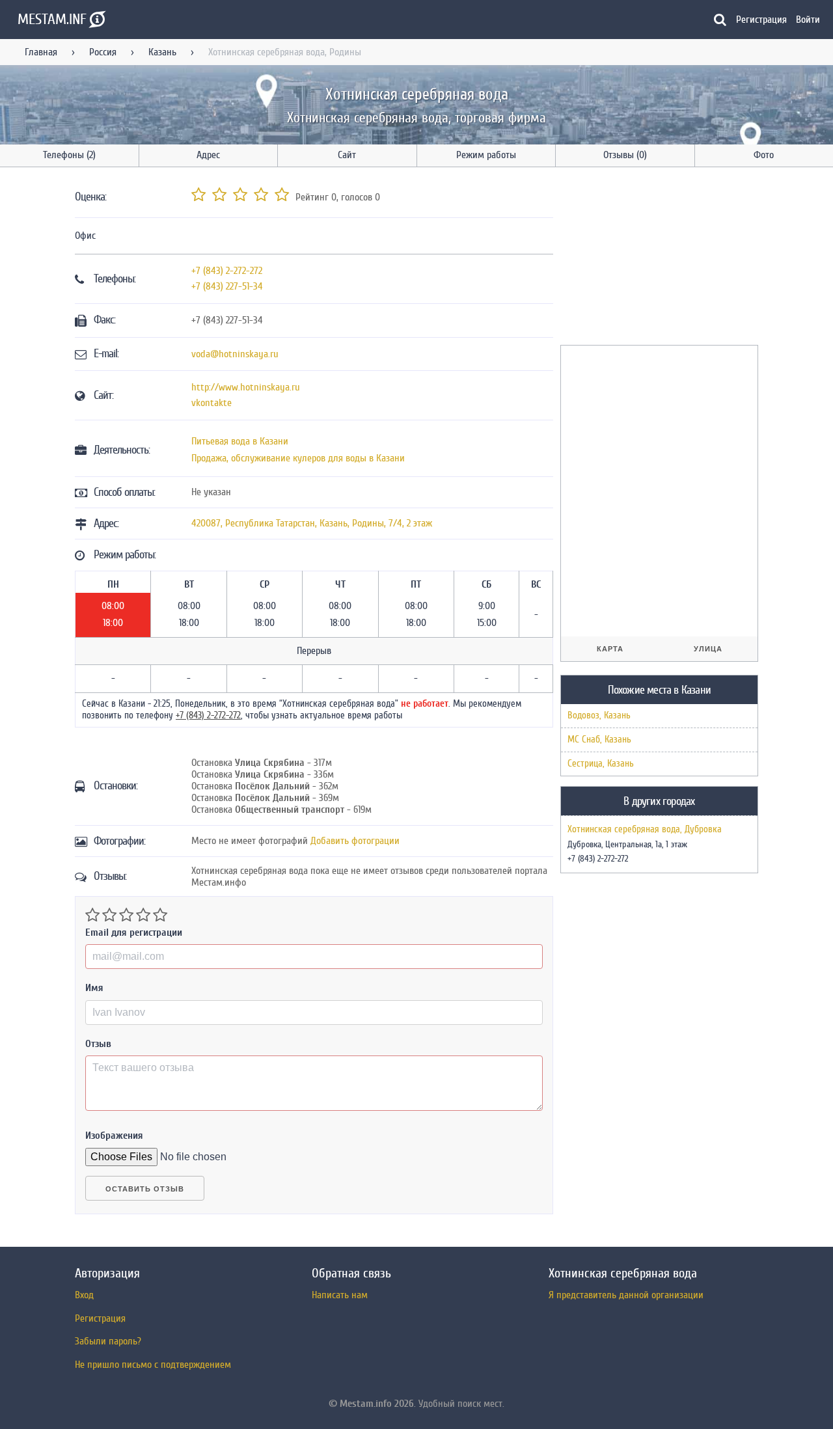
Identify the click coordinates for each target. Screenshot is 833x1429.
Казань (162, 52)
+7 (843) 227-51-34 (227, 286)
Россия (102, 52)
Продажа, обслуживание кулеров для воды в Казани (298, 458)
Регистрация (761, 19)
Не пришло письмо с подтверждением (153, 1364)
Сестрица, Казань (600, 763)
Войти (808, 19)
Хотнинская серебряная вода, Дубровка (644, 829)
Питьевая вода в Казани (239, 441)
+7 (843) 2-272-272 (226, 271)
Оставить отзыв (144, 1189)
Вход (84, 1295)
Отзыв (98, 1044)
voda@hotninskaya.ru (235, 354)
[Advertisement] (658, 258)
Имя (94, 988)
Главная (41, 52)
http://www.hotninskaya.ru (245, 387)
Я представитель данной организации (626, 1295)
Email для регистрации (133, 932)
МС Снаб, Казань (599, 739)
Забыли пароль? (108, 1341)
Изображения (114, 1135)
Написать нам (340, 1295)
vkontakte (211, 403)
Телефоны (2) (69, 155)
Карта (610, 649)
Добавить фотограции (355, 841)
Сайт (347, 155)
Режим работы (486, 155)
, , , (311, 523)
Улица (708, 649)
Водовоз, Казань (599, 715)
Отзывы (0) (625, 155)
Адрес (208, 155)
